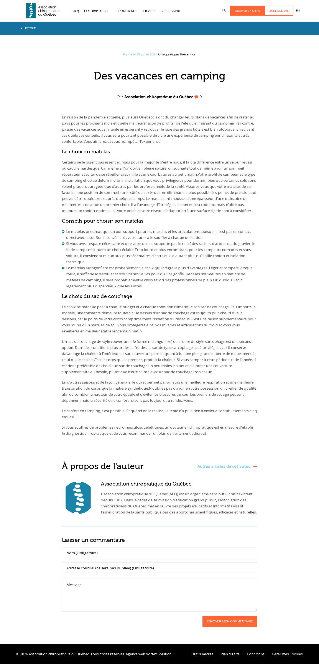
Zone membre (279, 11)
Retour (30, 28)
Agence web (135, 654)
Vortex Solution (158, 654)
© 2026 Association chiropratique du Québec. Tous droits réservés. (70, 654)
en (298, 10)
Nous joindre (171, 11)
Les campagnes (125, 11)
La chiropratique (96, 11)
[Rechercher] (224, 10)
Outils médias (202, 654)
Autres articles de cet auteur (225, 466)
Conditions (256, 654)
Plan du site (230, 654)
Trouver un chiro (247, 11)
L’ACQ (75, 11)
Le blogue (149, 11)
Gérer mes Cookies (287, 654)
